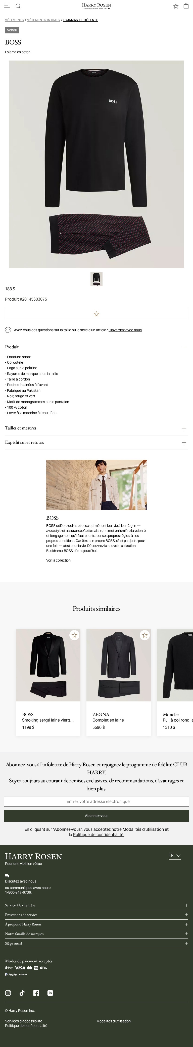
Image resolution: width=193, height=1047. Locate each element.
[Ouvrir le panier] (186, 6)
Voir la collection (58, 560)
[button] (7, 6)
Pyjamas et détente (80, 20)
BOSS (13, 42)
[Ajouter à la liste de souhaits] (74, 635)
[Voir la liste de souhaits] (176, 6)
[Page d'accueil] (96, 6)
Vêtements (14, 20)
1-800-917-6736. (18, 892)
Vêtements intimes (43, 20)
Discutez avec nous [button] (20, 881)
